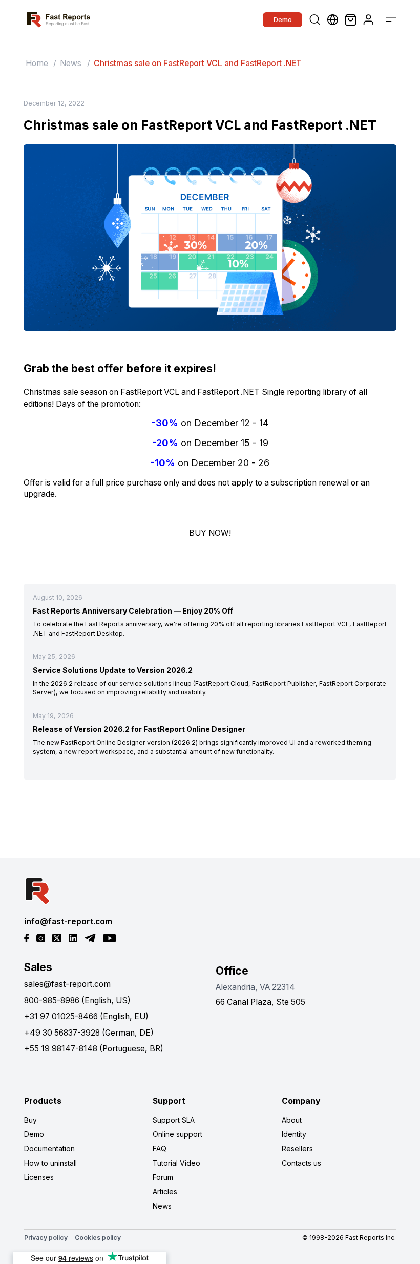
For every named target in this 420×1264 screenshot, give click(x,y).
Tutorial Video (176, 1162)
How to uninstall (50, 1162)
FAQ (159, 1148)
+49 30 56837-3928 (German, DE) (89, 1033)
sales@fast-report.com (67, 984)
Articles (165, 1191)
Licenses (39, 1177)
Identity (294, 1134)
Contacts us (301, 1162)
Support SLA (174, 1119)
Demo (283, 19)
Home (37, 63)
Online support (177, 1134)
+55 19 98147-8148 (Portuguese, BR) (93, 1049)
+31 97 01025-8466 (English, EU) (86, 1016)
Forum (163, 1177)
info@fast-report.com (68, 921)
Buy (30, 1119)
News (70, 63)
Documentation (49, 1148)
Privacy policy (46, 1237)
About (292, 1119)
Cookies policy (98, 1237)
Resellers (297, 1148)
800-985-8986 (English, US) (77, 1000)
